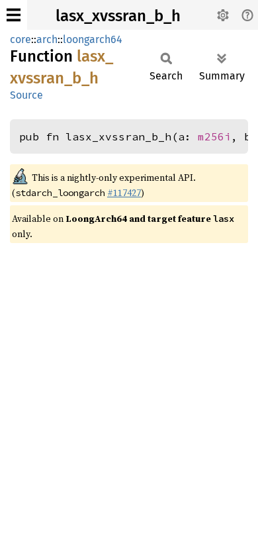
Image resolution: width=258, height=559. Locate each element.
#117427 (124, 192)
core (20, 39)
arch (47, 39)
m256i (214, 136)
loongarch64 (92, 39)
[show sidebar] (13, 15)
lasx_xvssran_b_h (118, 16)
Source (26, 95)
